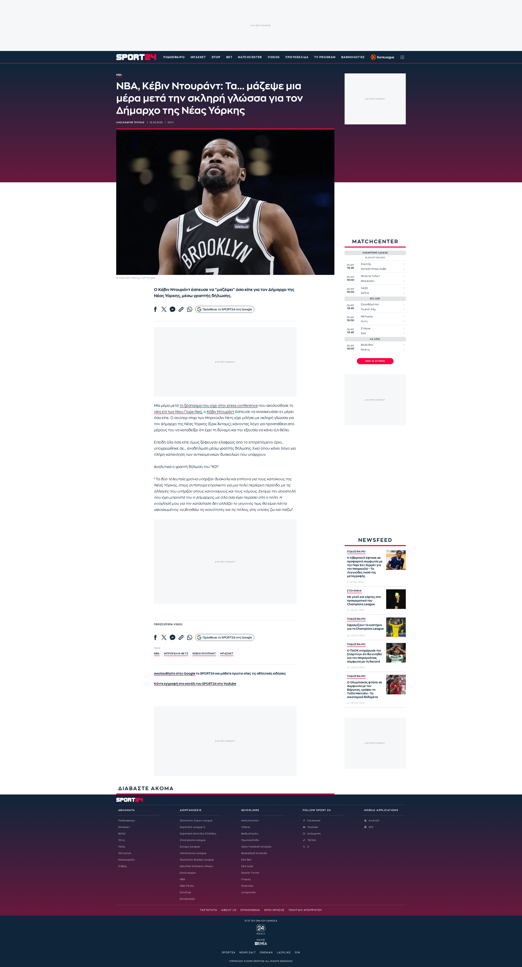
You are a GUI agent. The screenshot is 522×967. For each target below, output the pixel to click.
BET (229, 57)
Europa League (190, 846)
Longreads (248, 892)
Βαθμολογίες (249, 833)
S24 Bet (246, 860)
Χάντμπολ (124, 853)
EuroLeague (188, 873)
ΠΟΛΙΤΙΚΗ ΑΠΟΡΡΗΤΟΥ (305, 910)
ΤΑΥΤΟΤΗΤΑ (208, 910)
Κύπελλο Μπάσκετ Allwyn (196, 866)
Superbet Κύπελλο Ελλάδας (198, 833)
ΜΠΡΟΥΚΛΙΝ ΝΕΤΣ (176, 653)
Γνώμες (246, 879)
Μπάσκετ (198, 57)
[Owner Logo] (260, 928)
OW (297, 952)
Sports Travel (250, 873)
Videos (245, 827)
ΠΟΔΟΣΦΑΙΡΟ (356, 551)
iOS (371, 827)
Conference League (193, 853)
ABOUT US (229, 910)
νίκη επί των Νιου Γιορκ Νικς (178, 412)
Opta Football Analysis (256, 846)
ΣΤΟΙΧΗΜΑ (354, 591)
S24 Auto (247, 866)
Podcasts (247, 886)
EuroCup (185, 892)
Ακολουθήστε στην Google (175, 673)
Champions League (193, 840)
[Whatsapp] (189, 309)
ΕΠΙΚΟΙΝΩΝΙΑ (250, 910)
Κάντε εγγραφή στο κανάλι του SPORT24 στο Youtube (195, 683)
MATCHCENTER (250, 57)
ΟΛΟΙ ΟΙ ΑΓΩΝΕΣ (375, 361)
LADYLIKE (284, 952)
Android (374, 820)
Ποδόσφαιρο (174, 57)
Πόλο (121, 846)
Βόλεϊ (121, 833)
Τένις (121, 840)
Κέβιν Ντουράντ (220, 412)
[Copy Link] (181, 309)
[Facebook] (155, 309)
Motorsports (126, 860)
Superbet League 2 (192, 827)
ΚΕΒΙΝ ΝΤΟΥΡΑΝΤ (204, 653)
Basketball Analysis (254, 853)
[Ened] (261, 943)
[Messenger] (172, 309)
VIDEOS (274, 57)
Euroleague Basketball (381, 57)
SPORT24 (228, 952)
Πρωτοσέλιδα (250, 840)
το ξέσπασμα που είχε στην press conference (218, 405)
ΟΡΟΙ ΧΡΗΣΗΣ (274, 910)
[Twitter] (164, 309)
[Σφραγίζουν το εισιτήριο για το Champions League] (396, 627)
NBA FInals (187, 886)
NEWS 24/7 (247, 952)
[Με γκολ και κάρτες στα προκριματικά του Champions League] (396, 599)
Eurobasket (187, 899)
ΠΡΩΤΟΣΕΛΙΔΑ (297, 57)
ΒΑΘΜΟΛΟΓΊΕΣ (353, 57)
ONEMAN (266, 952)
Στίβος (122, 866)
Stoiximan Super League (196, 820)
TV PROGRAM (325, 57)
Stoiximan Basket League (197, 860)
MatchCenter (250, 820)
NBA (157, 653)
